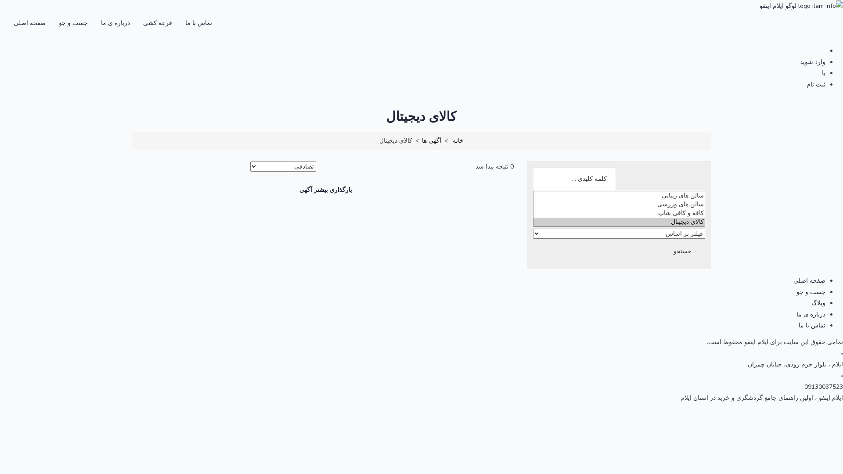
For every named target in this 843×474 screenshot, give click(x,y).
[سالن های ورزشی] (619, 204)
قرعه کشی (157, 23)
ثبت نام (816, 84)
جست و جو (73, 23)
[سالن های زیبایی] (619, 195)
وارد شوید (812, 62)
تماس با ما (198, 23)
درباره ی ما (115, 23)
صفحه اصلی (30, 23)
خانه (458, 140)
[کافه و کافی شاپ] (619, 213)
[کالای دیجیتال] (619, 222)
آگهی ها (431, 140)
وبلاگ (818, 303)
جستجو (683, 251)
